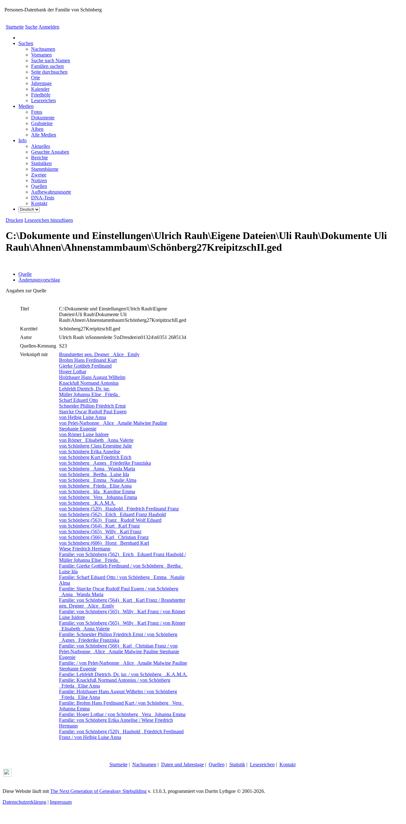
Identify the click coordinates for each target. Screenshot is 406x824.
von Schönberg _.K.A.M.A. (87, 503)
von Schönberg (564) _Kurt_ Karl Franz (99, 525)
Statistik (237, 764)
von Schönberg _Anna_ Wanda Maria (97, 468)
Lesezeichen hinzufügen (48, 220)
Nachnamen (144, 764)
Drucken (14, 220)
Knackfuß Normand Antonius (89, 383)
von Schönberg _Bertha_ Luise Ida (94, 474)
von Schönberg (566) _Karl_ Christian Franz (104, 537)
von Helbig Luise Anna (82, 417)
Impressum (61, 802)
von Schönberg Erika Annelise (89, 451)
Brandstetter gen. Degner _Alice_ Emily (99, 354)
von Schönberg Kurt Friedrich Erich (95, 457)
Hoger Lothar (72, 371)
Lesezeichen (262, 764)
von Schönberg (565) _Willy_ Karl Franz (100, 531)
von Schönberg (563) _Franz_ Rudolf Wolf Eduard (110, 520)
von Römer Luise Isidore (84, 434)
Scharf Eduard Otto (78, 400)
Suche (31, 27)
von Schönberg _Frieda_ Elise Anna (95, 485)
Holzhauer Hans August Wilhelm (92, 377)
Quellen (217, 764)
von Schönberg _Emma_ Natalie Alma (97, 480)
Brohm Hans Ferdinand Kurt (88, 360)
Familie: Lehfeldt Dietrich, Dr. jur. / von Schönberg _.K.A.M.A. (123, 674)
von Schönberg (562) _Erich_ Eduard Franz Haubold (112, 514)
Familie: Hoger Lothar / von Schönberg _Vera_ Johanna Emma (122, 714)
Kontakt (287, 764)
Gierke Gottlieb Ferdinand (85, 366)
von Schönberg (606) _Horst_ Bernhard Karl (104, 543)
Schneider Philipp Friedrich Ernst (92, 406)
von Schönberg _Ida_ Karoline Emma (97, 491)
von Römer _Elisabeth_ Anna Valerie (96, 440)
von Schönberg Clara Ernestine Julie (95, 446)
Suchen (25, 43)
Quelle (25, 274)
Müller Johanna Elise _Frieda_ (89, 394)
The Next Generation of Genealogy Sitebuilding (98, 791)
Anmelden (48, 27)
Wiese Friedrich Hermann (84, 548)
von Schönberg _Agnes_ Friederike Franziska (105, 463)
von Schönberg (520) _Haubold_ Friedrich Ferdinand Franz (119, 508)
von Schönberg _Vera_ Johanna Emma (98, 497)
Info (22, 140)
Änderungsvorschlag (39, 279)
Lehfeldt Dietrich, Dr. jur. (84, 388)
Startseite (15, 27)
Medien (26, 106)
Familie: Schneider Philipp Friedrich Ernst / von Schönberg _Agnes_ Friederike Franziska (118, 637)
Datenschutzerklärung (24, 802)
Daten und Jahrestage (182, 764)
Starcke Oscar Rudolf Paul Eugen (93, 411)
